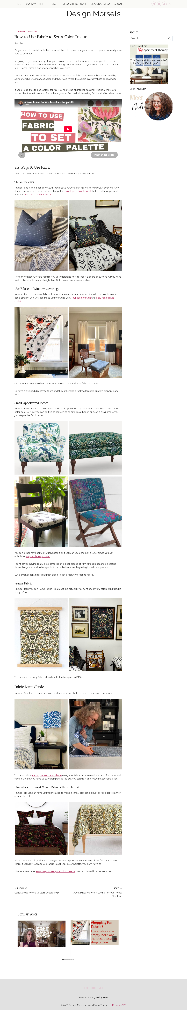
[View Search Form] (170, 4)
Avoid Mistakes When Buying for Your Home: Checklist (98, 892)
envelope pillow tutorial (78, 191)
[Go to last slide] (22, 939)
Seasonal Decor (101, 4)
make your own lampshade (47, 775)
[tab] (63, 959)
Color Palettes (22, 32)
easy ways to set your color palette (55, 871)
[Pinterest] (154, 4)
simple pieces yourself (38, 556)
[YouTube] (159, 4)
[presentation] (42, 933)
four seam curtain (81, 297)
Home (19, 4)
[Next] (114, 939)
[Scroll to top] (180, 1006)
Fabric (34, 32)
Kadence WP (119, 1005)
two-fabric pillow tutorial (37, 194)
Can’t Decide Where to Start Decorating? (37, 890)
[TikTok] (164, 4)
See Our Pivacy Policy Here (94, 997)
